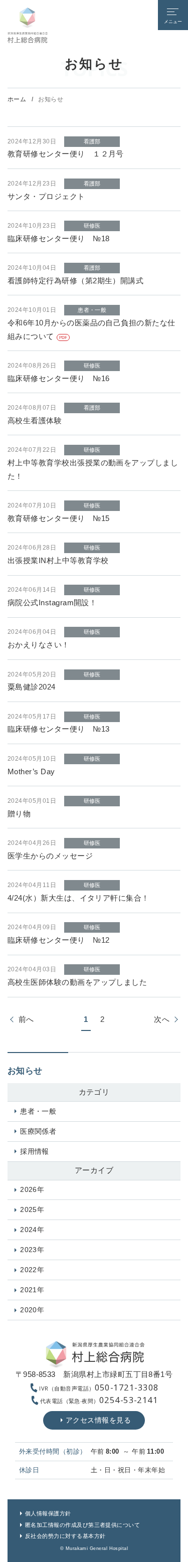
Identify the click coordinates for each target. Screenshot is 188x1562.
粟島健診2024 (32, 687)
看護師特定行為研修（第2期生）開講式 (79, 281)
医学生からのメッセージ (50, 856)
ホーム (17, 99)
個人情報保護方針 (48, 1513)
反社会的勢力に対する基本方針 (65, 1536)
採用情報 (34, 1151)
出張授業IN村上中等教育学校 (58, 561)
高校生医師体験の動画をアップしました (77, 982)
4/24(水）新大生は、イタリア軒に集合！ (78, 898)
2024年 (32, 1230)
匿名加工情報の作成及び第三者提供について (82, 1525)
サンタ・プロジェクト (46, 197)
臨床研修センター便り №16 (59, 379)
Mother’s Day (31, 772)
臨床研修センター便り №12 (59, 940)
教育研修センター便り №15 (59, 518)
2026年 (32, 1189)
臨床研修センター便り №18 (59, 239)
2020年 (32, 1310)
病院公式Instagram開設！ (52, 603)
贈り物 (19, 814)
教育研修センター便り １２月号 (66, 154)
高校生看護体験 (35, 421)
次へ (161, 1019)
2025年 (32, 1209)
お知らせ (25, 1071)
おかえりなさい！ (39, 645)
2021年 (32, 1290)
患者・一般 (38, 1111)
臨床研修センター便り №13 (59, 729)
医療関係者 (38, 1131)
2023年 (32, 1250)
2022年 (32, 1270)
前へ (26, 1019)
